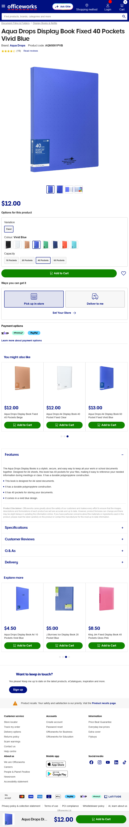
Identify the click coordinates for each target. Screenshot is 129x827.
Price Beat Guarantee (100, 722)
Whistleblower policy (93, 806)
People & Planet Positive (17, 771)
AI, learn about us (117, 806)
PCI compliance (70, 806)
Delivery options (12, 731)
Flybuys (93, 736)
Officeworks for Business (59, 731)
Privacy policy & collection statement (21, 806)
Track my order (12, 727)
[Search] (124, 16)
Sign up (18, 689)
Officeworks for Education (59, 736)
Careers (8, 767)
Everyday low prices (99, 727)
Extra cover (95, 731)
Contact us (9, 746)
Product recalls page (104, 703)
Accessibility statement (16, 781)
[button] (3, 6)
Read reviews (31, 50)
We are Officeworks (14, 762)
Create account (54, 722)
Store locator (11, 722)
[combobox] (64, 16)
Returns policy (11, 736)
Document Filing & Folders (15, 23)
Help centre (10, 751)
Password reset (54, 727)
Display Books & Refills (45, 23)
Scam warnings (12, 741)
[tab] (64, 454)
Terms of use (51, 806)
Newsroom (9, 776)
